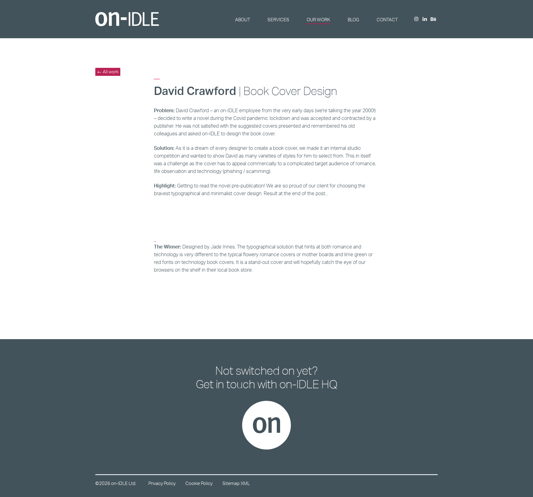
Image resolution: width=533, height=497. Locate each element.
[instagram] (416, 19)
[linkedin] (424, 19)
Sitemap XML (236, 483)
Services (278, 20)
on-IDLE (127, 19)
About (242, 20)
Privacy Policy (162, 483)
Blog (353, 20)
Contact (387, 20)
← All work (107, 72)
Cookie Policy (199, 483)
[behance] (433, 19)
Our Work (318, 20)
